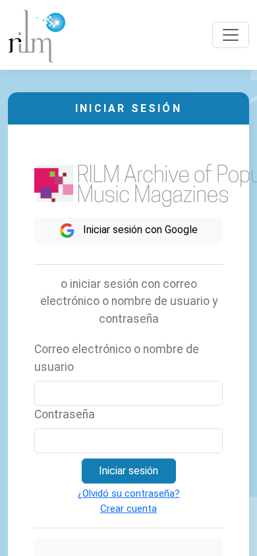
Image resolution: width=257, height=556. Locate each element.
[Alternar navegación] (230, 35)
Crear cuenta (128, 508)
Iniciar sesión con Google (139, 229)
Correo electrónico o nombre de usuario (116, 358)
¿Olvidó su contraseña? (129, 493)
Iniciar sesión (128, 470)
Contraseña (64, 414)
